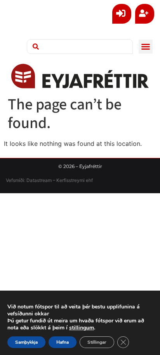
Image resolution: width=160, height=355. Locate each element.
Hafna (62, 342)
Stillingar (96, 342)
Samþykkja (26, 342)
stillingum (81, 327)
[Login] (121, 14)
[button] (146, 47)
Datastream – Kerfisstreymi (55, 180)
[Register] (144, 14)
